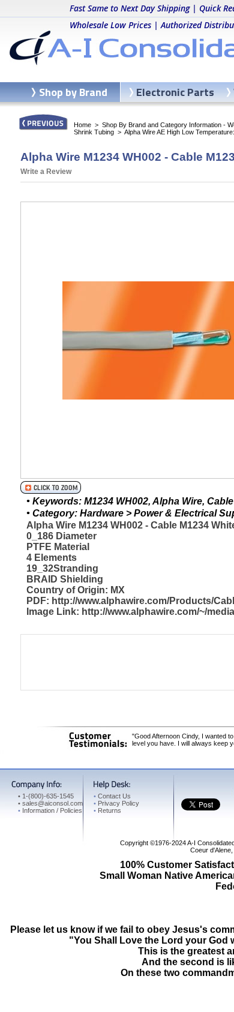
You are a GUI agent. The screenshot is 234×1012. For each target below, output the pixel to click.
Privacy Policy (116, 803)
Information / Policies (50, 810)
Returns (107, 810)
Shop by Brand (73, 92)
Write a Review (45, 171)
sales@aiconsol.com (52, 803)
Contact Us (112, 796)
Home (82, 124)
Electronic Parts (175, 92)
